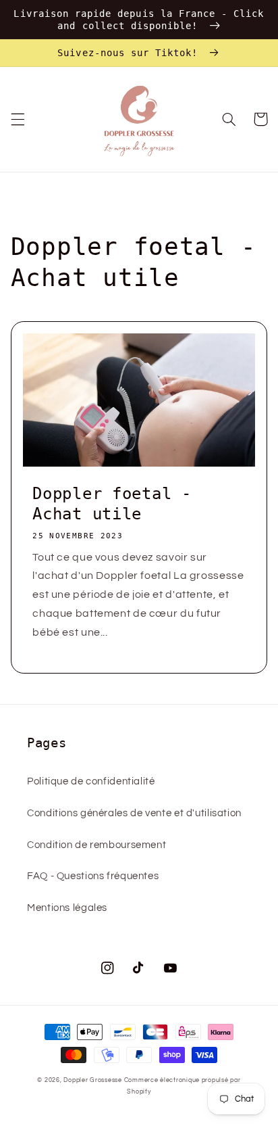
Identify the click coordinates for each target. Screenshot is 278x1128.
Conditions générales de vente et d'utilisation (134, 813)
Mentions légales (67, 908)
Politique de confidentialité (91, 781)
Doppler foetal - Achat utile (112, 503)
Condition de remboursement (96, 845)
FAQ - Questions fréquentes (93, 876)
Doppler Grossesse (92, 1080)
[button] (17, 119)
